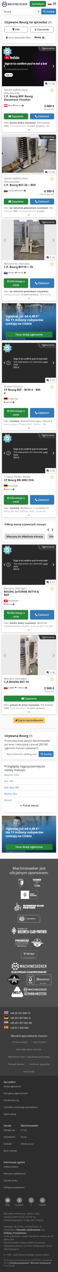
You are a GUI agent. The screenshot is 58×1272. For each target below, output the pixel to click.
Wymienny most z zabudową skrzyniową (29, 1056)
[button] (54, 4)
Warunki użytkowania (41, 1263)
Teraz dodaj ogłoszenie (29, 334)
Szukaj (50, 11)
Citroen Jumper (20, 1042)
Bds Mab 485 (11, 787)
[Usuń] (38, 11)
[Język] (50, 4)
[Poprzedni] (5, 66)
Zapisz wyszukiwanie (30, 720)
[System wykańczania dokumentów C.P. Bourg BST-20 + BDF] (29, 155)
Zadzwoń (43, 116)
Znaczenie (42, 29)
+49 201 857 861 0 (20, 1018)
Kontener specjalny (39, 1064)
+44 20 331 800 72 (20, 1013)
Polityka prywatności (19, 1263)
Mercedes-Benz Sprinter (29, 1049)
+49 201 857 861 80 (21, 1023)
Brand (7, 800)
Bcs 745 (8, 781)
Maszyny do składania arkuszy (24, 536)
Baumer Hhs (11, 775)
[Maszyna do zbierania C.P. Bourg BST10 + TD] (29, 240)
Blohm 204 (10, 794)
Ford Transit (39, 1042)
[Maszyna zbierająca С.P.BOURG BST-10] (29, 655)
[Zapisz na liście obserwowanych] (52, 90)
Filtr (17, 29)
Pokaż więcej (30, 805)
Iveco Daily (29, 1071)
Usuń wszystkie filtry (19, 37)
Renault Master (16, 1064)
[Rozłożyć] (28, 129)
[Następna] (53, 66)
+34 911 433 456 (19, 1028)
